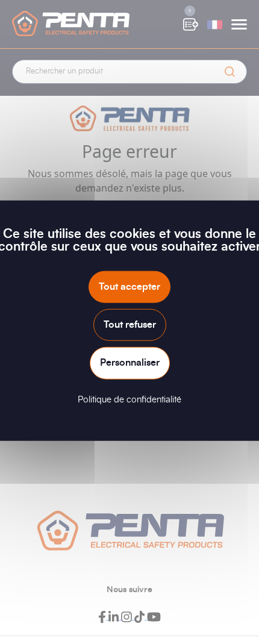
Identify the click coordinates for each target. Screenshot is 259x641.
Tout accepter (129, 287)
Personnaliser (130, 362)
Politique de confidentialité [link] (129, 399)
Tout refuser (130, 325)
